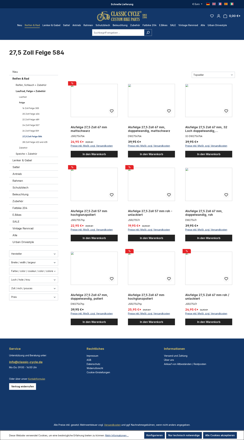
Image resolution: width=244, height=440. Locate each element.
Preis (14, 296)
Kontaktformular (36, 378)
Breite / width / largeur (23, 262)
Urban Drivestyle (23, 242)
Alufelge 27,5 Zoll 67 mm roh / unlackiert (207, 296)
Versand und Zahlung (175, 355)
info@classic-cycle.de (25, 362)
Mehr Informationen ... (117, 435)
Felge (22, 102)
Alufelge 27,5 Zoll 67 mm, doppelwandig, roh (204, 212)
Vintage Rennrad (22, 228)
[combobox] (118, 32)
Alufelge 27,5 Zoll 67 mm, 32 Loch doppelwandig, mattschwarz (206, 129)
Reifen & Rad (20, 78)
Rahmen (17, 180)
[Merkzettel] (212, 16)
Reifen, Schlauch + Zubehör (31, 85)
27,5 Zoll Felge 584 (32, 136)
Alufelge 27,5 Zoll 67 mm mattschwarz (89, 129)
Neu (15, 71)
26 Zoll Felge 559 (30, 131)
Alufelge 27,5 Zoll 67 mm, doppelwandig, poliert (89, 296)
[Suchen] (148, 32)
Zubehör (23, 148)
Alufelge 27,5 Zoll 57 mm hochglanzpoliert (89, 212)
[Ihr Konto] (219, 16)
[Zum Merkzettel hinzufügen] (111, 111)
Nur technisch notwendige (184, 435)
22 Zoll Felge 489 (30, 119)
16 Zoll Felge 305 (30, 108)
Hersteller (16, 253)
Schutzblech (20, 187)
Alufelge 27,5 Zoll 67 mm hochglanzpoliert (146, 296)
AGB (89, 359)
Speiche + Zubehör (26, 153)
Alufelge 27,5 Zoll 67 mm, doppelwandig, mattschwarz (149, 129)
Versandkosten (112, 424)
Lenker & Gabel (22, 160)
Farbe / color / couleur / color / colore (32, 271)
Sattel (16, 167)
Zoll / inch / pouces (21, 288)
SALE (15, 221)
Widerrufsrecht (95, 368)
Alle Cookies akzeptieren (220, 435)
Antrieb (17, 174)
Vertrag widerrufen (22, 386)
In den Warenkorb (94, 154)
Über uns (169, 359)
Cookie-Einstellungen (98, 372)
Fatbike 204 (19, 208)
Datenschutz (93, 364)
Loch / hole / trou (20, 279)
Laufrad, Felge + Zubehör (31, 91)
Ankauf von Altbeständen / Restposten (185, 364)
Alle (14, 235)
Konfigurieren (154, 435)
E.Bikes (16, 214)
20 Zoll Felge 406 (31, 114)
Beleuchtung (20, 194)
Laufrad (23, 97)
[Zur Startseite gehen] (122, 16)
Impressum (92, 355)
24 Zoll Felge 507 (31, 125)
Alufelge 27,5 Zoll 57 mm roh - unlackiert (150, 212)
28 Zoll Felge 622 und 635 (34, 142)
